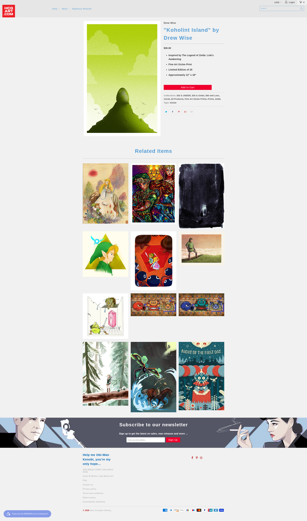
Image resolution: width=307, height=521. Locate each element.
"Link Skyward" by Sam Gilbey (201, 248)
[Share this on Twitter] (166, 112)
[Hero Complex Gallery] (25, 11)
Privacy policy (89, 489)
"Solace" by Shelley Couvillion (105, 374)
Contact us (88, 485)
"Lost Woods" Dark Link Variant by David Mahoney (201, 195)
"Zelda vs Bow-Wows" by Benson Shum (153, 260)
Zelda (218, 99)
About (65, 9)
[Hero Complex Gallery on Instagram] (201, 458)
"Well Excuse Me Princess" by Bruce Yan (105, 254)
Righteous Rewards (82, 9)
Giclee (173, 103)
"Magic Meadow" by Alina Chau (105, 193)
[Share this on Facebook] (172, 112)
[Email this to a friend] (191, 112)
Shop (55, 9)
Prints (211, 99)
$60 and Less (212, 95)
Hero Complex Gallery (100, 510)
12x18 (167, 99)
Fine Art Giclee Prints (196, 99)
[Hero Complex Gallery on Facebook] (192, 458)
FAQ (85, 480)
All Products (177, 99)
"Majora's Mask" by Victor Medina (201, 376)
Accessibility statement (94, 502)
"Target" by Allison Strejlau (153, 377)
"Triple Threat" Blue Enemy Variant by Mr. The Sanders (201, 304)
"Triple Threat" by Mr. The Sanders (153, 304)
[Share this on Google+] (185, 112)
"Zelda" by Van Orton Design (153, 193)
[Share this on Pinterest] (179, 112)
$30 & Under (198, 95)
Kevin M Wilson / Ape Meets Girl (98, 476)
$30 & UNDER (184, 95)
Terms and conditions (93, 493)
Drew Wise (170, 23)
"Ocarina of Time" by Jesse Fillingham (105, 316)
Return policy (89, 497)
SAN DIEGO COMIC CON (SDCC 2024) (98, 470)
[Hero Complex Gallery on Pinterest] (197, 458)
